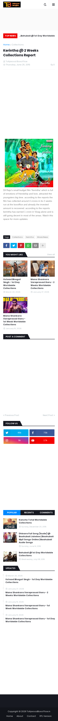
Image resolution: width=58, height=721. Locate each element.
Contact (31, 716)
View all (51, 254)
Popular (12, 512)
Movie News (42, 237)
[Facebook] (6, 245)
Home (6, 44)
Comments (46, 512)
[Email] (35, 245)
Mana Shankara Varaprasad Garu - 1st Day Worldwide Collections (30, 620)
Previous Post (12, 415)
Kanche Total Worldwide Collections (33, 521)
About (20, 716)
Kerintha (30, 237)
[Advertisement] (29, 105)
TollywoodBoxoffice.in (38, 711)
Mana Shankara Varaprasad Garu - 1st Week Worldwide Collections (14, 320)
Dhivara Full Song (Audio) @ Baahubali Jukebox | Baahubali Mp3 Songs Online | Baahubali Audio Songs (36, 538)
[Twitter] (13, 245)
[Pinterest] (21, 245)
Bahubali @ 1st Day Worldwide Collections (38, 36)
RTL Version (46, 716)
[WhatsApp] (28, 245)
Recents (29, 512)
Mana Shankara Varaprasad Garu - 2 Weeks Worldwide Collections (42, 284)
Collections (18, 44)
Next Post (48, 415)
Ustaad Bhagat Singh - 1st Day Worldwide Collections (12, 284)
